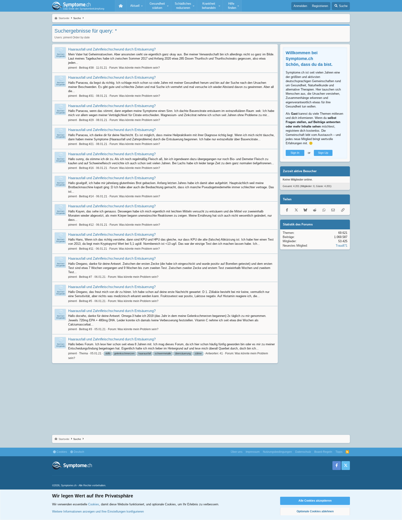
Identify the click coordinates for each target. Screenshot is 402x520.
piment (67, 37)
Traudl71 (341, 245)
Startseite (120, 6)
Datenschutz (303, 451)
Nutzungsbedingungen (277, 451)
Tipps (338, 451)
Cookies (61, 451)
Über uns (236, 451)
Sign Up (323, 152)
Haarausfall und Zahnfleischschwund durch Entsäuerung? (112, 49)
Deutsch (78, 451)
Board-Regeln (323, 451)
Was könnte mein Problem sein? (139, 67)
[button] (136, 6)
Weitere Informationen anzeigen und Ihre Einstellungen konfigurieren (98, 511)
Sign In (295, 152)
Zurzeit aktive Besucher (300, 171)
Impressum (253, 451)
